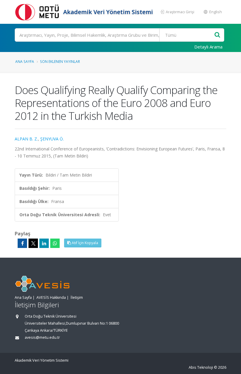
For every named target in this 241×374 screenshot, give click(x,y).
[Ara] (217, 35)
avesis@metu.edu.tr (42, 337)
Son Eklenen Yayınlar (60, 61)
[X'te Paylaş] (33, 243)
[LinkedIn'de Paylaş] (44, 243)
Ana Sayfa (24, 61)
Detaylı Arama (208, 47)
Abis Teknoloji (201, 367)
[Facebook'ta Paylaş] (22, 243)
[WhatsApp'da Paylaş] (55, 243)
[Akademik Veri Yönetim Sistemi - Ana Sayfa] (38, 12)
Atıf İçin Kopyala (84, 242)
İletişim (77, 297)
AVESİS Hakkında (51, 297)
